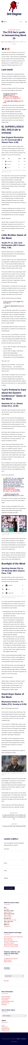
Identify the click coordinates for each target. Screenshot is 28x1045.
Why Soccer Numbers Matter (11, 946)
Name (6, 863)
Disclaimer (4, 1004)
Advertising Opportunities (8, 1001)
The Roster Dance (8, 939)
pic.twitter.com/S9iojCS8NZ (11, 491)
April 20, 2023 (19, 495)
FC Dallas (6, 909)
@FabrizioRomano (9, 488)
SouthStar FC (7, 926)
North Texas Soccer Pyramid (11, 944)
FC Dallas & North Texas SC (11, 958)
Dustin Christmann (8, 41)
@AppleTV (11, 95)
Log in (3, 1025)
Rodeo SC (6, 923)
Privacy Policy (5, 999)
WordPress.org (5, 1030)
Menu (4, 21)
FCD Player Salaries (9, 943)
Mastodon (6, 980)
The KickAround (5, 998)
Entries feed (4, 1027)
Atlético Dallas (7, 915)
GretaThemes (14, 1041)
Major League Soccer (14, 29)
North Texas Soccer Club (10, 920)
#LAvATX (13, 301)
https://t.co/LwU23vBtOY (10, 96)
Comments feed (5, 1028)
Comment (6, 848)
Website (6, 878)
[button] (3, 49)
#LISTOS (6, 301)
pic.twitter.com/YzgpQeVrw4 (12, 98)
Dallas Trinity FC (8, 912)
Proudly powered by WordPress (9, 1038)
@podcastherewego (9, 489)
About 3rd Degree (6, 996)
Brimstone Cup (5, 1002)
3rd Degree (14, 14)
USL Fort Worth (8, 916)
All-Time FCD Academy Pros (11, 941)
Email (5, 870)
